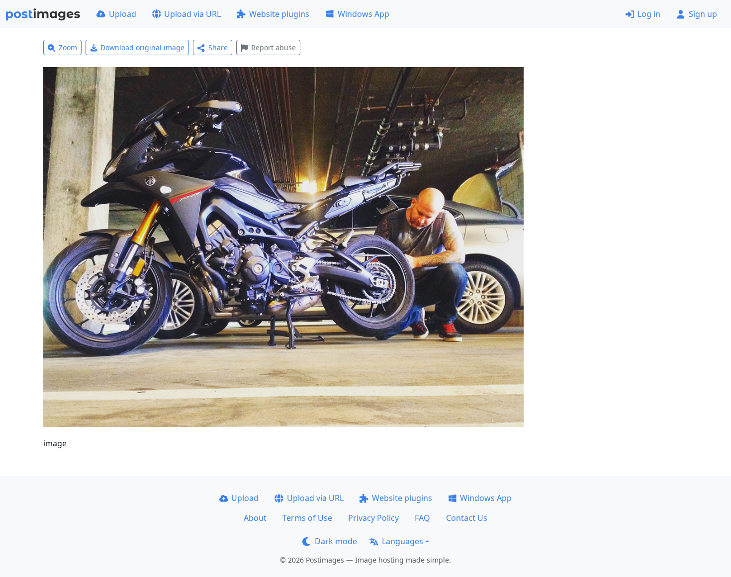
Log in (649, 13)
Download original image (142, 47)
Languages (402, 541)
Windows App (363, 13)
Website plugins (279, 13)
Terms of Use (307, 517)
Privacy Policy (373, 517)
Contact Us (466, 517)
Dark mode (336, 541)
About (255, 517)
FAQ (422, 517)
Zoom (68, 47)
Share (218, 47)
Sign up (703, 13)
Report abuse (273, 47)
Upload (122, 13)
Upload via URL (192, 13)
